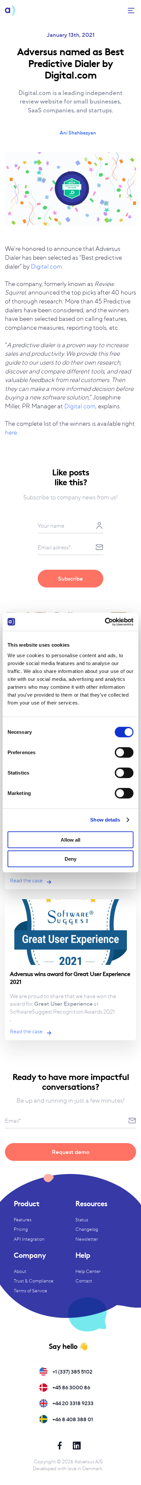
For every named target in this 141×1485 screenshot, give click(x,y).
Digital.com (46, 266)
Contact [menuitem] (83, 1280)
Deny (70, 859)
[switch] (124, 752)
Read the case (27, 880)
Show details (105, 820)
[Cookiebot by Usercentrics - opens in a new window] (104, 621)
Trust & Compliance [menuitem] (33, 1280)
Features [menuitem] (22, 1219)
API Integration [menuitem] (29, 1239)
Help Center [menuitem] (88, 1271)
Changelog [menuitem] (86, 1229)
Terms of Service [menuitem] (30, 1290)
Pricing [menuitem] (21, 1229)
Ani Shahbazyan (78, 133)
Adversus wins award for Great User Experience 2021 (70, 977)
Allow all (70, 839)
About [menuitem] (20, 1271)
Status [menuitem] (81, 1219)
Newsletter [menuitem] (86, 1239)
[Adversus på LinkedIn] (77, 1447)
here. (11, 432)
